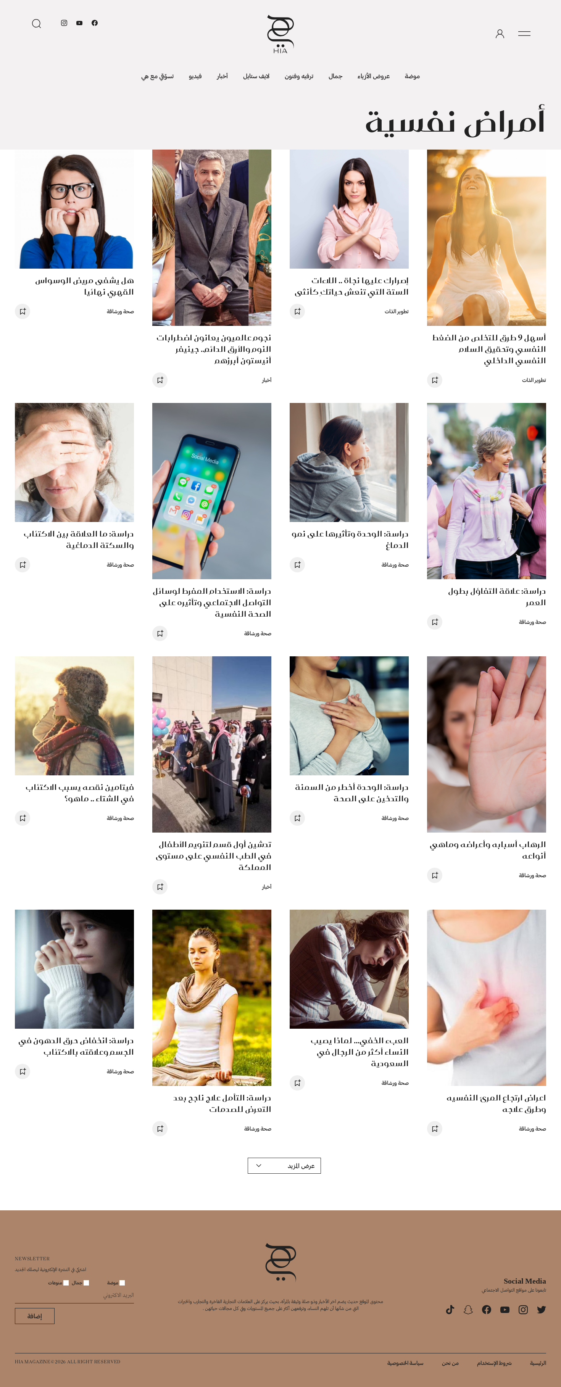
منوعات (55, 1282)
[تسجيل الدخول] (500, 34)
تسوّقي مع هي (157, 75)
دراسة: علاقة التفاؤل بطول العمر (497, 596)
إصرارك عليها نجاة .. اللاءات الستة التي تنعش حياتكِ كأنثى (352, 286)
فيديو (195, 75)
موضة (412, 75)
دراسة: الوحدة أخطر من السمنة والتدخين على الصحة (352, 792)
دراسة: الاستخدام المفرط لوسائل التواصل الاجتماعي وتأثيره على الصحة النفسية (212, 602)
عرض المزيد (301, 1165)
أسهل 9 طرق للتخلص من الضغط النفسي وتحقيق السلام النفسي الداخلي (489, 348)
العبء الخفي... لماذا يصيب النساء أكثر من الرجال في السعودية (360, 1051)
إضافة (34, 1315)
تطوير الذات (534, 380)
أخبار (222, 75)
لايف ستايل (256, 75)
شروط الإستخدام (494, 1363)
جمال (335, 75)
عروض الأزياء (374, 75)
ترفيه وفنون (299, 75)
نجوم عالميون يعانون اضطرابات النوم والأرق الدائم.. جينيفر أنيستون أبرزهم (213, 348)
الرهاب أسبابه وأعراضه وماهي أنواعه (488, 850)
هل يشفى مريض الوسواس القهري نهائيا (84, 286)
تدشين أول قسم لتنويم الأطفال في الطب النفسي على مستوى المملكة (213, 855)
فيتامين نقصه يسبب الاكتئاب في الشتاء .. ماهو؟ (80, 792)
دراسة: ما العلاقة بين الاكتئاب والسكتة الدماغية (79, 539)
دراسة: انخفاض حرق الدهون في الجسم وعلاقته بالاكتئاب (76, 1046)
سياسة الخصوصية (405, 1363)
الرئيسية (538, 1363)
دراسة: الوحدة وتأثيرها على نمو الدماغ (350, 539)
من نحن (450, 1363)
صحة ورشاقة (120, 311)
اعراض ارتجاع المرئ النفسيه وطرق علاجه (496, 1103)
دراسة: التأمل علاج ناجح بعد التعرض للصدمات (222, 1103)
